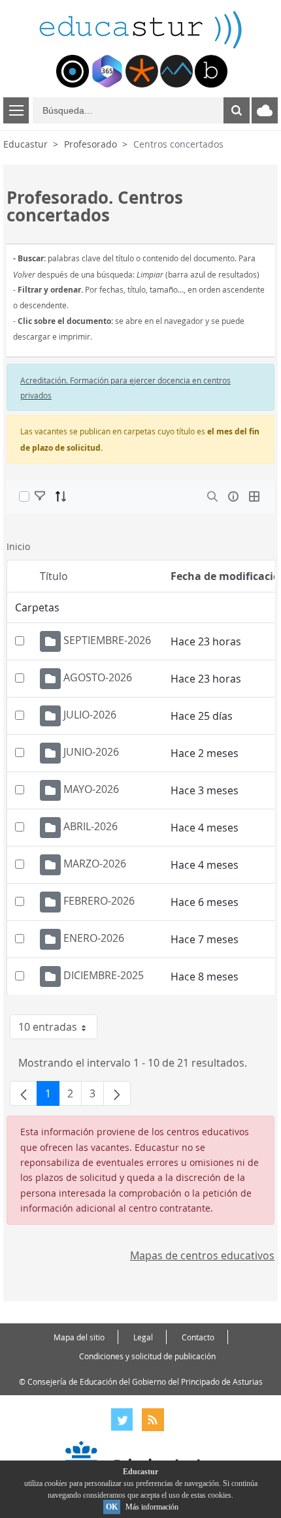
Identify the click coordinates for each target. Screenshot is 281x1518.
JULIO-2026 (89, 714)
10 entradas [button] (57, 1029)
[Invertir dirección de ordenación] (60, 496)
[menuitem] (72, 71)
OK (112, 1506)
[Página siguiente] (117, 1093)
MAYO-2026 (91, 789)
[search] (212, 496)
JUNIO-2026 (91, 752)
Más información (151, 1506)
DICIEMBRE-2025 (103, 975)
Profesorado (90, 144)
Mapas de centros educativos (202, 1255)
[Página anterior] (23, 1093)
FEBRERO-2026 (99, 901)
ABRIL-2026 (90, 826)
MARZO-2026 (94, 863)
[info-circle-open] (233, 496)
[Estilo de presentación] (254, 496)
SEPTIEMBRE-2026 (107, 640)
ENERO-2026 (93, 938)
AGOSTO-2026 (97, 677)
